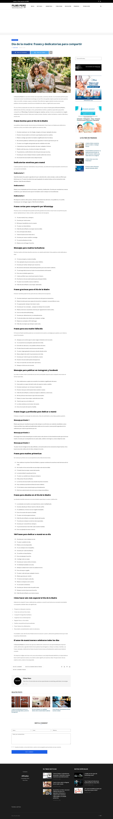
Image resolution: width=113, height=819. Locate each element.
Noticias (39, 6)
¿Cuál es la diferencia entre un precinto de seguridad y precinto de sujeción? (20, 711)
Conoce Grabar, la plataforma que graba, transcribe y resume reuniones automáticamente (61, 775)
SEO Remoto (25, 784)
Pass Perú (25, 780)
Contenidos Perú (25, 778)
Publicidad (59, 6)
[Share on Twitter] (5, 105)
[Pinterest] (5, 109)
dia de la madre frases (19, 669)
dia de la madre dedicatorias (33, 666)
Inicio (32, 6)
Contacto (25, 771)
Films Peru (15, 47)
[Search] (100, 6)
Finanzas (76, 6)
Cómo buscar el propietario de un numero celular (61, 710)
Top (100, 815)
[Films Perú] (19, 6)
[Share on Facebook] (5, 101)
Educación (68, 6)
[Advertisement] (56, 21)
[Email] (5, 112)
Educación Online (25, 788)
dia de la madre (17, 666)
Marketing (49, 6)
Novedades (15, 40)
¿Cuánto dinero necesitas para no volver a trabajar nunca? (92, 144)
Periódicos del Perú (16, 807)
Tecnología (86, 6)
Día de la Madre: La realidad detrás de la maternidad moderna (41, 710)
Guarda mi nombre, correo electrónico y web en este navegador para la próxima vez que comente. (38, 747)
